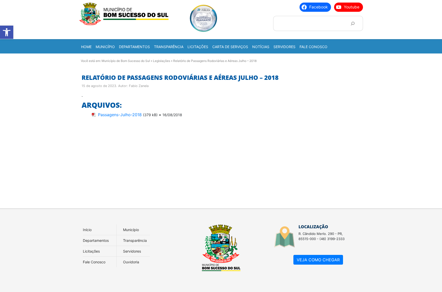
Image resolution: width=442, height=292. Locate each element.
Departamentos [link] (96, 240)
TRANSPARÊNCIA (168, 47)
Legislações (161, 61)
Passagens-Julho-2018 (120, 114)
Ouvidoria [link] (131, 262)
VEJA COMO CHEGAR (318, 259)
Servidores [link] (132, 251)
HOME (86, 47)
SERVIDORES (284, 47)
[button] (6, 32)
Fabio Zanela (139, 86)
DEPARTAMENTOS (134, 47)
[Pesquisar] (353, 23)
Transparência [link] (135, 240)
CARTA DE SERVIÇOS (230, 47)
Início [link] (87, 230)
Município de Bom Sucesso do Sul (126, 61)
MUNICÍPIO (105, 47)
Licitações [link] (91, 251)
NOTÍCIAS (260, 47)
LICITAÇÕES (197, 47)
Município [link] (131, 230)
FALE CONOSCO (313, 47)
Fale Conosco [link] (94, 262)
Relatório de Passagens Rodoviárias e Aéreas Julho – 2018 (180, 77)
